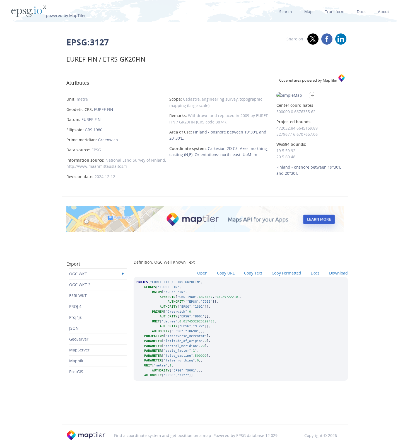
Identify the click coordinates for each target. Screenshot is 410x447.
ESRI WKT (78, 295)
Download (338, 273)
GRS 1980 (93, 129)
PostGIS (76, 371)
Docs (361, 11)
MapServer (79, 350)
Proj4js (75, 317)
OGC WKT (78, 273)
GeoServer (78, 339)
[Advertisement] (205, 409)
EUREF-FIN (103, 109)
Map (308, 11)
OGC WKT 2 (79, 284)
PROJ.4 (75, 306)
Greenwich (108, 139)
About (383, 11)
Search (285, 11)
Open (202, 273)
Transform (334, 11)
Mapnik (76, 360)
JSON (74, 328)
